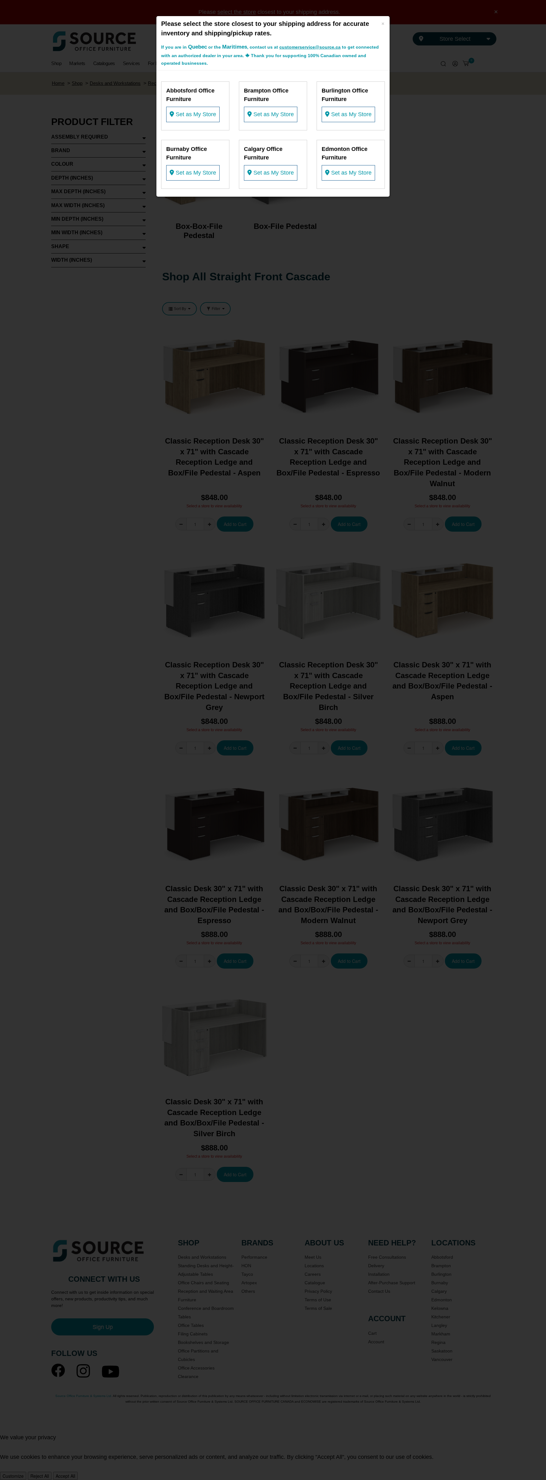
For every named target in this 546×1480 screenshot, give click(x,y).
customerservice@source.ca (310, 47)
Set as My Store (195, 114)
